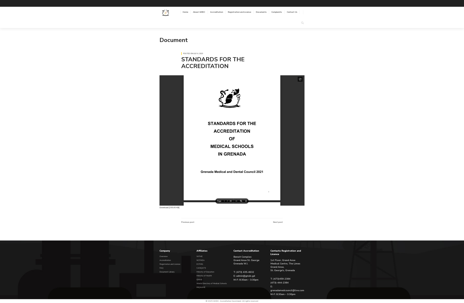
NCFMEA (200, 260)
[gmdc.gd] (166, 13)
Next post (278, 222)
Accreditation (165, 260)
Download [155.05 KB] (169, 207)
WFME (199, 256)
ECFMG (199, 264)
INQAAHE (200, 287)
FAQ (161, 268)
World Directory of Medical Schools (211, 283)
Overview (164, 256)
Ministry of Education (205, 272)
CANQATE (201, 268)
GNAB (199, 279)
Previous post (187, 222)
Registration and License (170, 264)
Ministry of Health (204, 275)
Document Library (167, 272)
